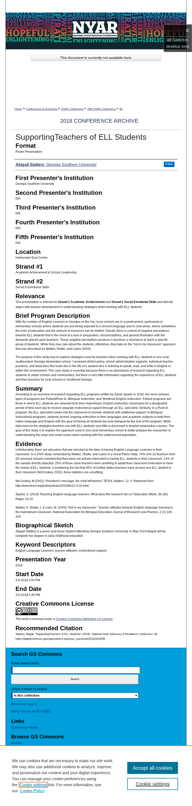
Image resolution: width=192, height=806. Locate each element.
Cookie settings (33, 785)
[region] (96, 775)
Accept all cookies (152, 768)
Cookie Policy (32, 791)
